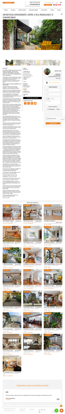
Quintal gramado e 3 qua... (8, 242)
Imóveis (6, 10)
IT (58, 4)
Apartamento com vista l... (29, 329)
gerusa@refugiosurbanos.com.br (54, 76)
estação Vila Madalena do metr (8, 196)
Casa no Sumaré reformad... (50, 264)
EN (54, 4)
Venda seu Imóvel (8, 2)
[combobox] (48, 99)
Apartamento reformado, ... (50, 242)
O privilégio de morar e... (8, 264)
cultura (52, 10)
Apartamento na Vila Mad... (29, 264)
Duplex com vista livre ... (8, 350)
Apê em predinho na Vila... (28, 285)
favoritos (33, 98)
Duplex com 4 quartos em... (50, 307)
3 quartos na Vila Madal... (49, 285)
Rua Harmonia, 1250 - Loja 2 (9, 410)
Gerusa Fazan (57, 71)
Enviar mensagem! (53, 123)
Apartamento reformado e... (50, 221)
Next (61, 39)
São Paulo (13, 10)
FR (60, 4)
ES (56, 4)
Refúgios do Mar (22, 10)
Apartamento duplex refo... (9, 285)
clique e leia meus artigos (54, 82)
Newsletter (48, 4)
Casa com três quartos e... (49, 329)
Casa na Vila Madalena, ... (8, 329)
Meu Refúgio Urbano (33, 10)
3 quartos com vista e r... (28, 350)
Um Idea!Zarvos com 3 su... (29, 307)
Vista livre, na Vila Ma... (28, 221)
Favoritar (20, 205)
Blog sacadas (44, 10)
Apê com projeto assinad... (8, 221)
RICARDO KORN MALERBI (10, 399)
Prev (4, 39)
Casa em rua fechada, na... (8, 307)
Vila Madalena (5, 176)
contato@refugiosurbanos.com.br (9, 408)
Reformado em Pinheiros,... (49, 350)
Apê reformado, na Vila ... (28, 242)
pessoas (59, 10)
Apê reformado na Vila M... (8, 372)
